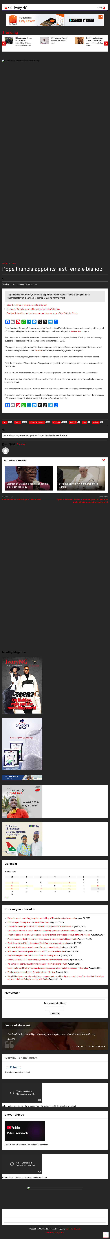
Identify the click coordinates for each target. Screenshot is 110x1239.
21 (69, 889)
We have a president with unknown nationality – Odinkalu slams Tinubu (37, 964)
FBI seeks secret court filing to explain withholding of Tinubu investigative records (23, 41)
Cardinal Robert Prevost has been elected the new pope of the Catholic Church (42, 313)
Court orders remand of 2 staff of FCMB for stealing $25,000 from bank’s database (43, 931)
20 (55, 889)
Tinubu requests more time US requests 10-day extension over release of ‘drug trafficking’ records (49, 935)
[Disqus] (55, 539)
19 (41, 889)
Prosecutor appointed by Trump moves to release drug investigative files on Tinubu (43, 939)
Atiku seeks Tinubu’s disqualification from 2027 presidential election (36, 951)
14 (69, 886)
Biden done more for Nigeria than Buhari (21, 499)
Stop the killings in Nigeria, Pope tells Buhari (27, 305)
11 (26, 886)
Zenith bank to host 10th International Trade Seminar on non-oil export (37, 943)
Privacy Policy (59, 1232)
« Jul (6, 897)
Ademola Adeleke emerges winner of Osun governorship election (35, 947)
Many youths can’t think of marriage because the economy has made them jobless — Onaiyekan (48, 968)
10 (12, 886)
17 (12, 889)
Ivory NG (20, 8)
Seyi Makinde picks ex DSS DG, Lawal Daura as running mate (33, 956)
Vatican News (76, 331)
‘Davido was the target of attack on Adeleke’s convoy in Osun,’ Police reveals (93, 41)
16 (98, 886)
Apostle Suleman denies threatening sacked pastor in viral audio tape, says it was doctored (82, 500)
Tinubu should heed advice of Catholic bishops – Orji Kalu (31, 972)
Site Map (49, 1232)
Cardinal (38, 350)
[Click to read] (29, 478)
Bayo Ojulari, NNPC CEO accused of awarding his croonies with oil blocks (38, 960)
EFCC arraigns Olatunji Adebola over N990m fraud (58, 40)
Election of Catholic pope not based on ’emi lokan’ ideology (33, 309)
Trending (10, 32)
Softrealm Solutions (73, 1229)
